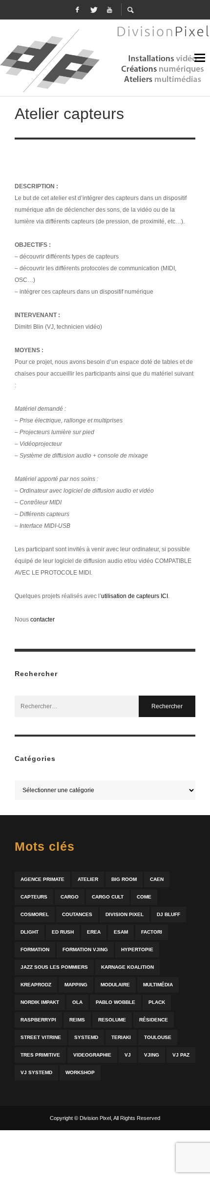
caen (157, 879)
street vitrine (41, 1037)
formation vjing (85, 949)
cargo (70, 896)
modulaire (115, 984)
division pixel (124, 914)
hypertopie (137, 949)
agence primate (42, 879)
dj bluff (168, 914)
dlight (30, 932)
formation (35, 949)
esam (121, 932)
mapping (75, 984)
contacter (42, 619)
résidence (153, 1019)
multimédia (158, 984)
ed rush (63, 932)
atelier (88, 879)
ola (77, 1002)
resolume (112, 1019)
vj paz (180, 1055)
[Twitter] (93, 10)
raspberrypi (38, 1019)
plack (156, 1002)
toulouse (157, 1037)
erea (94, 932)
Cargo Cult (108, 896)
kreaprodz (36, 984)
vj (128, 1055)
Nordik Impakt (40, 1002)
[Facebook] (77, 10)
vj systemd (36, 1072)
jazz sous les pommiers (54, 967)
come (144, 896)
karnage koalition (127, 967)
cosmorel (35, 914)
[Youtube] (109, 10)
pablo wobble (115, 1002)
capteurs (34, 896)
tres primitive (40, 1055)
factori (151, 932)
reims (77, 1019)
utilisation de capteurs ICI (134, 596)
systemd (86, 1037)
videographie (92, 1055)
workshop (80, 1072)
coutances (77, 914)
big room (124, 879)
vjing (151, 1055)
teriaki (121, 1037)
